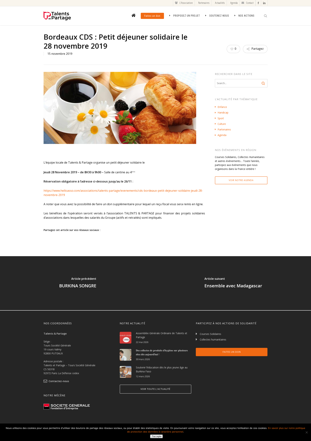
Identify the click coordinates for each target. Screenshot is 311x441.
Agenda (222, 135)
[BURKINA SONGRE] (78, 283)
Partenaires (224, 129)
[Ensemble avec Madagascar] (233, 283)
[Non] (306, 432)
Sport (221, 118)
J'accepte (156, 436)
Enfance (222, 107)
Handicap (223, 112)
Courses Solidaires (210, 334)
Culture (222, 124)
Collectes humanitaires (213, 339)
